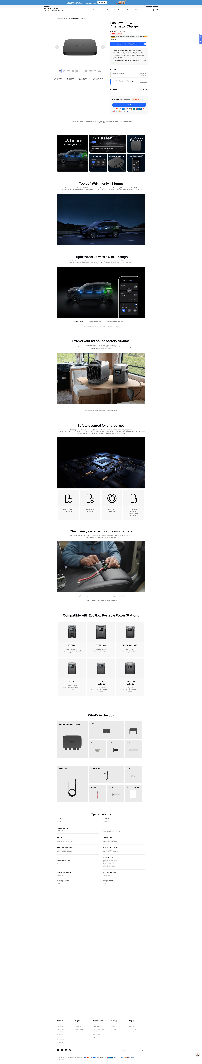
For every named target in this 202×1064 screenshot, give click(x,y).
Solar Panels (60, 1026)
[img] (58, 931)
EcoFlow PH (69, 1057)
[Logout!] (154, 10)
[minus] (140, 89)
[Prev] (57, 47)
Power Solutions (61, 1032)
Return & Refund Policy (98, 1029)
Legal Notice (96, 1037)
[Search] (151, 10)
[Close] (199, 34)
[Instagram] (66, 1050)
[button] (92, 902)
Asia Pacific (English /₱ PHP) (152, 6)
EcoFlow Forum (132, 1032)
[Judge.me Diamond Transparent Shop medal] (101, 918)
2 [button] (99, 1003)
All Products (64, 18)
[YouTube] (69, 1050)
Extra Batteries (60, 1039)
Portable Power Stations (63, 1024)
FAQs (76, 1032)
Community (114, 1029)
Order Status (78, 1024)
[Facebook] (58, 1050)
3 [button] (101, 1003)
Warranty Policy (97, 1032)
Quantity (113, 89)
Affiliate (131, 1024)
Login (129, 105)
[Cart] (157, 10)
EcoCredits (131, 1026)
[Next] (103, 47)
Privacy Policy (96, 1034)
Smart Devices (60, 1037)
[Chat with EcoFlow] (197, 1054)
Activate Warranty (79, 1029)
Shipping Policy (96, 1026)
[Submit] (143, 1050)
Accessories (60, 1042)
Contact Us (78, 1026)
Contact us (113, 1026)
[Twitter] (62, 1050)
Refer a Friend (132, 1029)
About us (113, 1024)
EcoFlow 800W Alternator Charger (76, 18)
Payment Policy (96, 1024)
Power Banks (60, 1034)
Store (58, 18)
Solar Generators (61, 1029)
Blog (112, 1032)
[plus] (146, 89)
